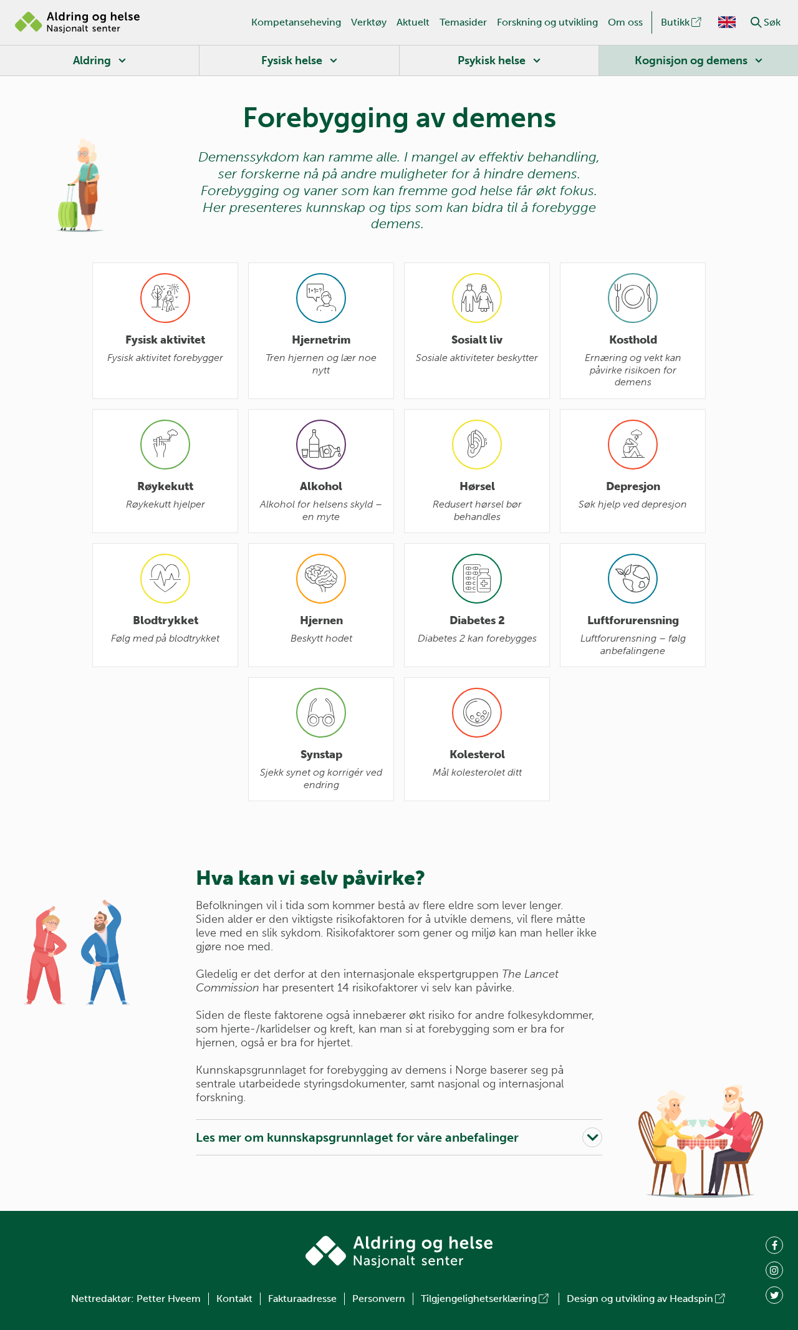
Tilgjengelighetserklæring (479, 1298)
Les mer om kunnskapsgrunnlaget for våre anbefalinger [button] (357, 1137)
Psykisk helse (492, 60)
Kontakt (234, 1298)
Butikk (675, 22)
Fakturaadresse (302, 1298)
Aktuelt (413, 22)
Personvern (378, 1298)
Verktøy (369, 22)
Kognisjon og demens (691, 60)
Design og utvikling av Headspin (640, 1298)
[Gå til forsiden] (77, 22)
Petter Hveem (169, 1298)
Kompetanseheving (296, 22)
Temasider (463, 22)
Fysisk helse (291, 60)
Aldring (92, 60)
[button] (756, 22)
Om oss (625, 22)
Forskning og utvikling (547, 22)
